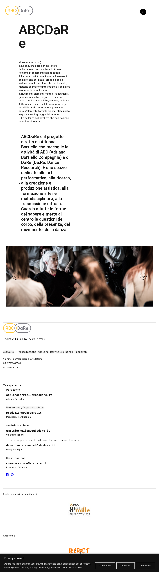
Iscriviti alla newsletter (24, 339)
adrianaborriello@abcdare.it (29, 395)
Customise (105, 565)
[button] (15, 276)
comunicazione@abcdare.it (26, 463)
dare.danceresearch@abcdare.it (30, 445)
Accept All (146, 565)
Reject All (125, 565)
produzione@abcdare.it (24, 412)
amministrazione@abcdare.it (28, 430)
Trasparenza (12, 385)
